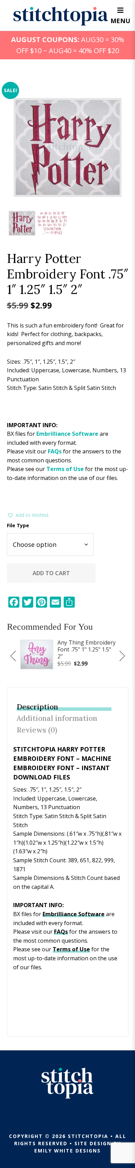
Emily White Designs (67, 1150)
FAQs (55, 451)
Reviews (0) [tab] (37, 730)
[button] (28, 515)
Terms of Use (65, 469)
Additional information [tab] (57, 718)
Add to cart (51, 573)
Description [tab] (37, 706)
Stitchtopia (61, 16)
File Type (18, 525)
